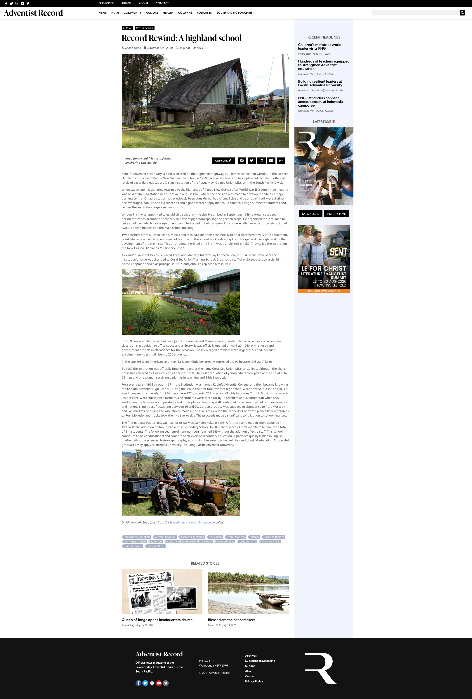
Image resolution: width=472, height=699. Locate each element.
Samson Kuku (156, 546)
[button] (223, 160)
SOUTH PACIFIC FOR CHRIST (235, 12)
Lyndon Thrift (248, 541)
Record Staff (128, 625)
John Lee (156, 541)
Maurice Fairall (271, 541)
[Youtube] (22, 3)
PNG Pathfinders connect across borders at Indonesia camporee (320, 101)
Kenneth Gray (225, 541)
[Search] (462, 12)
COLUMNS (185, 12)
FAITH (115, 12)
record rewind (133, 546)
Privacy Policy (254, 681)
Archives (251, 655)
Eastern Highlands (192, 537)
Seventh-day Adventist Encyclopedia (192, 522)
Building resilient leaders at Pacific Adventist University (320, 83)
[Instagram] (16, 3)
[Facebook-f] (6, 3)
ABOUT (143, 3)
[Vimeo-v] (27, 3)
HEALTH (168, 12)
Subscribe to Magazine (260, 660)
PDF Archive (336, 214)
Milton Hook (133, 48)
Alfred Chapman (165, 537)
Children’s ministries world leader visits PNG (319, 46)
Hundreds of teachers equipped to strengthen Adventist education (324, 65)
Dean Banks (304, 90)
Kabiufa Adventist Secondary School (189, 541)
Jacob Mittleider (274, 537)
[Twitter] (11, 3)
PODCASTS (204, 12)
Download (311, 214)
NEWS (102, 12)
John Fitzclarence (135, 541)
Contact (250, 676)
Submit (250, 666)
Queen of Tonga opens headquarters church (157, 620)
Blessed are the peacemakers (231, 620)
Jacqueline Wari (306, 74)
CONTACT (162, 3)
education (215, 537)
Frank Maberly (236, 537)
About (249, 671)
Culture (127, 28)
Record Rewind (144, 28)
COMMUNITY (133, 12)
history (255, 537)
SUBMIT (126, 3)
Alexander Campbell (137, 537)
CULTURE (152, 12)
